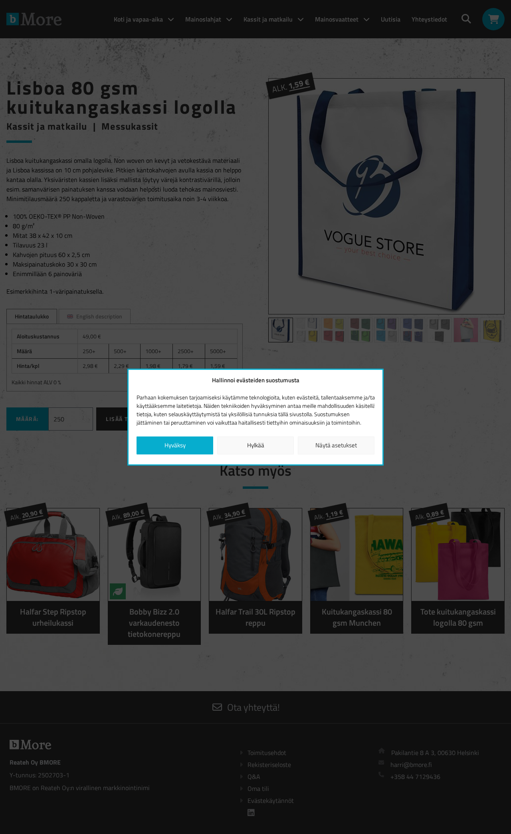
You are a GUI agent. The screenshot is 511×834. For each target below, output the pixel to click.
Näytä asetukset (336, 445)
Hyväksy (175, 445)
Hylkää (255, 445)
